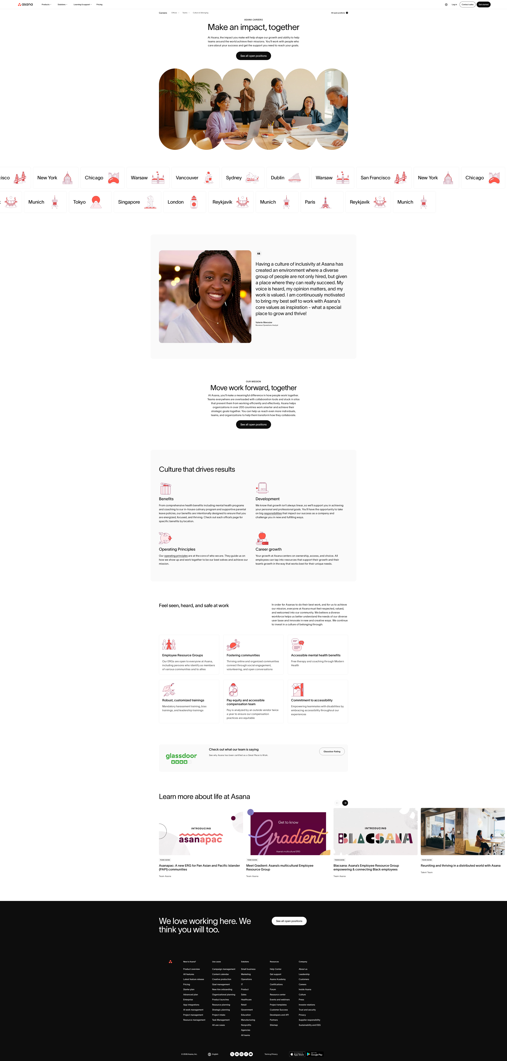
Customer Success (279, 1009)
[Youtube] (251, 1054)
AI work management (193, 1009)
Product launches (220, 999)
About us (303, 969)
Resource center (277, 994)
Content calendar (220, 974)
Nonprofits (246, 1025)
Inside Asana (305, 989)
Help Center (275, 969)
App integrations (191, 1004)
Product (245, 989)
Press (301, 999)
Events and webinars (280, 999)
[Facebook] (246, 1054)
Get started (484, 4)
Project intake (218, 1015)
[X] (232, 1054)
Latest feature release (193, 979)
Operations (246, 979)
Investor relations (307, 1004)
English (215, 1054)
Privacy (302, 1015)
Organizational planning (223, 994)
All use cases (218, 1025)
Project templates (278, 1004)
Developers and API (279, 1015)
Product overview (191, 969)
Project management (193, 1015)
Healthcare (246, 999)
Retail (244, 1004)
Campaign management (223, 969)
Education (246, 1015)
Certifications (276, 984)
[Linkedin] (237, 1054)
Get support (275, 974)
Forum (273, 989)
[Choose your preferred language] (446, 4)
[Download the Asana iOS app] (297, 1054)
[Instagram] (241, 1054)
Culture (302, 994)
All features (188, 974)
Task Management (221, 1020)
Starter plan (188, 989)
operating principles (176, 555)
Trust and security (307, 1009)
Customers (304, 979)
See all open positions (253, 55)
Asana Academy (278, 979)
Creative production (221, 979)
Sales (243, 994)
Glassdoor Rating (332, 751)
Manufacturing (248, 1020)
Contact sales (467, 4)
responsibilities (273, 513)
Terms (267, 1054)
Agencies (245, 1030)
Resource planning (221, 1004)
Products (46, 4)
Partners (274, 1020)
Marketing (246, 974)
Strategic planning (221, 1009)
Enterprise (188, 999)
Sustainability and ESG (310, 1025)
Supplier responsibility (309, 1020)
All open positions (338, 13)
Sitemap (274, 1025)
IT (242, 984)
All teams (245, 1035)
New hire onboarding (222, 989)
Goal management (221, 984)
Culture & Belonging (200, 13)
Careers (302, 984)
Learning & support (82, 4)
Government (247, 1009)
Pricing (99, 4)
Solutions (61, 4)
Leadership (304, 974)
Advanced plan (190, 994)
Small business (248, 969)
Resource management (194, 1020)
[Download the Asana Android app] (315, 1054)
